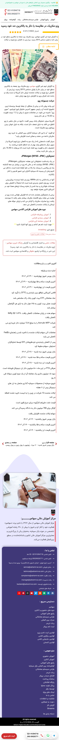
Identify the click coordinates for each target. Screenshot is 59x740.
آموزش (52, 20)
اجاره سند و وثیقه (48, 270)
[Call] (41, 735)
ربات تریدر (50, 623)
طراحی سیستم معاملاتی (30, 19)
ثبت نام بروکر (48, 626)
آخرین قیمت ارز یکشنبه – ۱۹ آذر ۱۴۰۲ (39, 430)
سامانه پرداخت (48, 679)
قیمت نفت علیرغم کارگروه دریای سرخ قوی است (35, 402)
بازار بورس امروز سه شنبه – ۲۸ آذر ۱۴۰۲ (38, 351)
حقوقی (31, 251)
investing (42, 229)
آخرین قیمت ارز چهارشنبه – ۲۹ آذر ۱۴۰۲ (38, 287)
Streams (50, 708)
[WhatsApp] (47, 735)
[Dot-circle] (19, 593)
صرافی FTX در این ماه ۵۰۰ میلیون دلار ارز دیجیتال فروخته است (29, 368)
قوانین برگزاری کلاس (46, 636)
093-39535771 (32, 737)
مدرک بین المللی (47, 619)
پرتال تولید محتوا (47, 685)
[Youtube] (31, 593)
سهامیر (32, 86)
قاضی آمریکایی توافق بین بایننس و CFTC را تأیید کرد (33, 292)
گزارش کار (50, 705)
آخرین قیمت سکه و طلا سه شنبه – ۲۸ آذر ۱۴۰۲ (35, 357)
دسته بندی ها (48, 714)
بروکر (5, 20)
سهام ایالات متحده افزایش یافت (42, 413)
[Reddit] (40, 593)
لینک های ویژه (48, 692)
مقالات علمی (50, 243)
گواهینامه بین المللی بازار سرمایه (41, 666)
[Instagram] (27, 593)
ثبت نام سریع (9, 736)
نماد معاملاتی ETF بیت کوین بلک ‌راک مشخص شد (34, 298)
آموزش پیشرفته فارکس (40, 214)
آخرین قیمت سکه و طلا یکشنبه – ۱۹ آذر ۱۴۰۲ (36, 424)
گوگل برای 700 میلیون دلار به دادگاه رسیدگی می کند (33, 408)
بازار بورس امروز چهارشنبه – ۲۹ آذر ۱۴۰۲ (38, 276)
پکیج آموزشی (44, 20)
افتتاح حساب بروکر (46, 676)
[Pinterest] (23, 593)
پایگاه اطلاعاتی (48, 682)
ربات (19, 20)
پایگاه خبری (18, 243)
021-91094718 (32, 734)
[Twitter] (36, 593)
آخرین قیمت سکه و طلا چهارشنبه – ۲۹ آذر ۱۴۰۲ (35, 281)
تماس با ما (50, 695)
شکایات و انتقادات (47, 698)
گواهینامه (12, 20)
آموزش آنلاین (49, 659)
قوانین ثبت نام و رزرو (45, 632)
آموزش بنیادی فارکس (40, 218)
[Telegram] (53, 735)
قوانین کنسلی (48, 642)
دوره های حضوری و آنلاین (44, 610)
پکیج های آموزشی (47, 613)
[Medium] (44, 593)
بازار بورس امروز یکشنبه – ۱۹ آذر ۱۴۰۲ (39, 419)
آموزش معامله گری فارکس (38, 221)
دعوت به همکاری (47, 702)
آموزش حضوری (48, 656)
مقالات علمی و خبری (37, 234)
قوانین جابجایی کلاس (45, 639)
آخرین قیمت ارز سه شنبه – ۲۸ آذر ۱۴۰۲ (38, 362)
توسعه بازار (50, 689)
